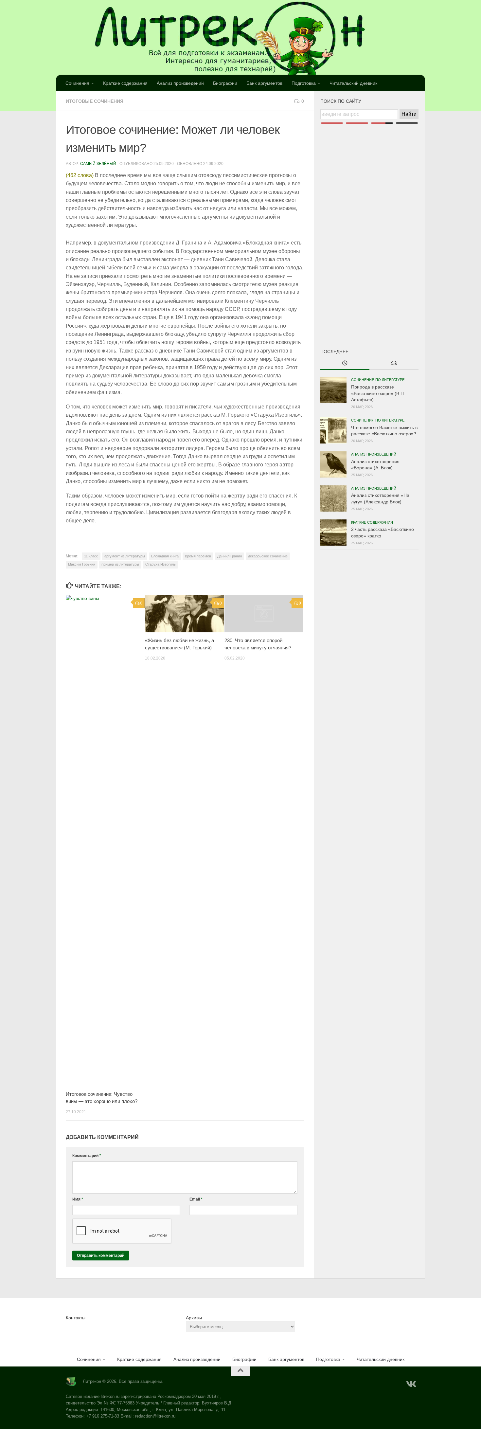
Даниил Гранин (229, 556)
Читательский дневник (353, 83)
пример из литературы (120, 564)
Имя (77, 1199)
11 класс (91, 556)
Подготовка (304, 83)
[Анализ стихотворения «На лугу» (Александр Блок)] (333, 498)
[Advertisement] (369, 225)
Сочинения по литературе (377, 380)
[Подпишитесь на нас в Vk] (410, 1384)
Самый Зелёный (98, 163)
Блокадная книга (165, 556)
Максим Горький (81, 564)
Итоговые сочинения (94, 101)
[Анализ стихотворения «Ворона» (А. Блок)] (333, 464)
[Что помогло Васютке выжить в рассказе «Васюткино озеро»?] (333, 430)
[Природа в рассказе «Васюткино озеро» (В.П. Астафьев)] (333, 390)
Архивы (194, 1317)
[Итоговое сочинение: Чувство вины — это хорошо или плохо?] (105, 840)
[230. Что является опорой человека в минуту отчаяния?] (263, 613)
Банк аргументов (264, 83)
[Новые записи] (344, 363)
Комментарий (86, 1155)
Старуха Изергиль (160, 564)
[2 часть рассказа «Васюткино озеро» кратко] (333, 532)
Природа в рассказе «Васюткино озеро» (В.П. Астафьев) (378, 393)
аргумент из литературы (124, 556)
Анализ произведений (180, 83)
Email (196, 1199)
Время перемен (198, 556)
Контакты (75, 1317)
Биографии (225, 83)
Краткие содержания (125, 83)
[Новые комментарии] (394, 363)
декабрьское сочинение (268, 556)
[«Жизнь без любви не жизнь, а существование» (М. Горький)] (184, 613)
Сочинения (77, 83)
